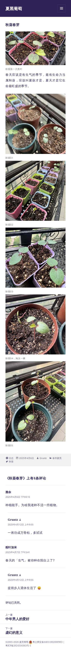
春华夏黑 (57, 458)
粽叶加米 (11, 547)
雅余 (8, 492)
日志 (11, 458)
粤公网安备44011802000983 (48, 642)
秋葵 (11, 461)
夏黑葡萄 (13, 8)
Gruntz (43, 458)
